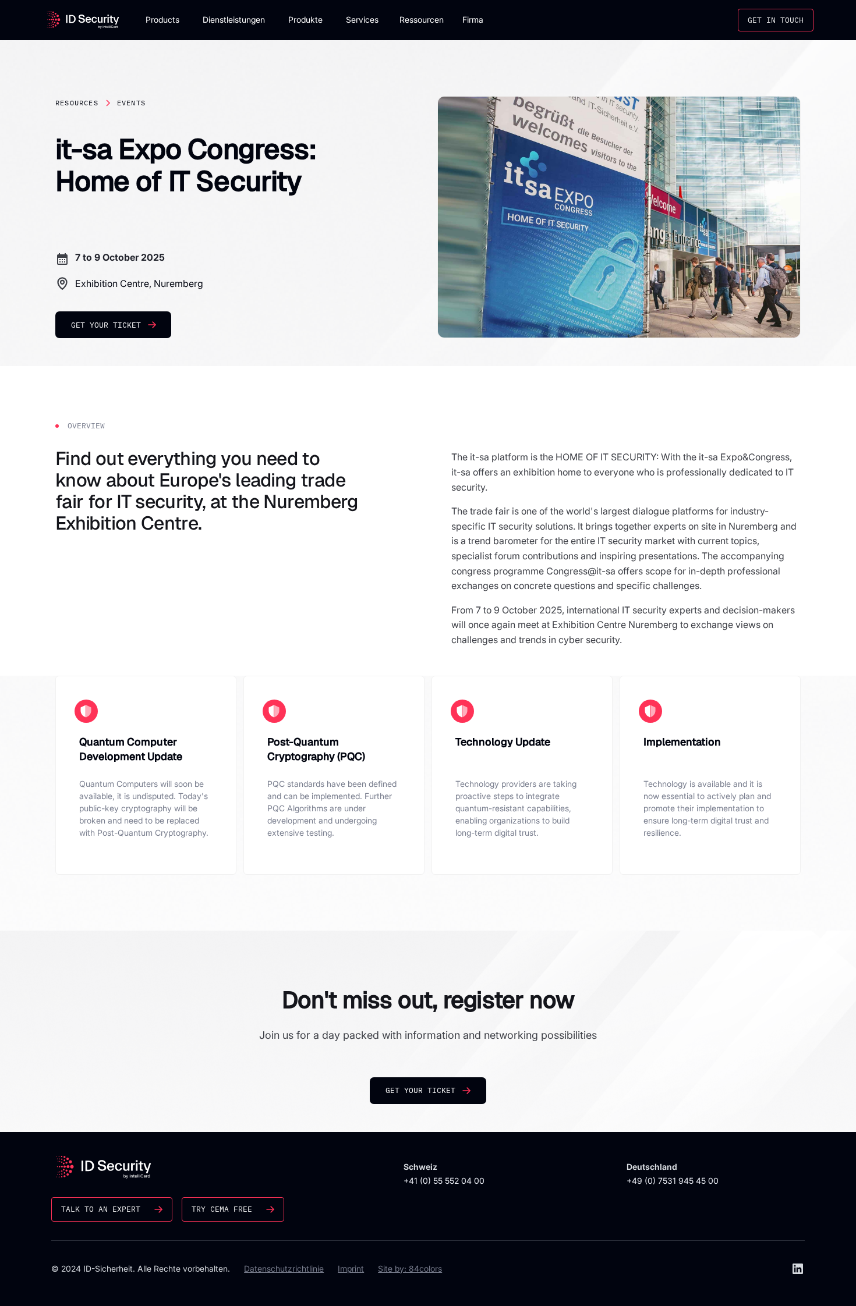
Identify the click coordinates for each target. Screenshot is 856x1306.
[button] (162, 20)
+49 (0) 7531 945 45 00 (673, 1181)
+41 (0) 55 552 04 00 (444, 1181)
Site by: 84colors (410, 1268)
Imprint (351, 1268)
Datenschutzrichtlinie (284, 1268)
